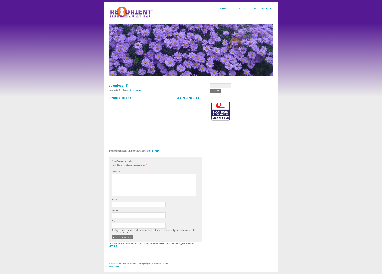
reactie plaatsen (152, 151)
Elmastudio (163, 263)
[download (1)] (153, 145)
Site (113, 221)
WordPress (131, 263)
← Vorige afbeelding (120, 98)
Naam (115, 199)
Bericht (116, 172)
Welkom (223, 9)
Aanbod (253, 9)
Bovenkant (114, 266)
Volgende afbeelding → (189, 98)
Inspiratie (266, 9)
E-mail (115, 210)
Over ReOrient (238, 9)
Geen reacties (136, 90)
